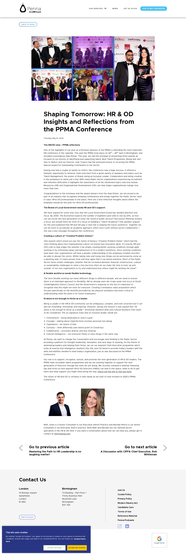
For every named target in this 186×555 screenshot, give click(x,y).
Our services (96, 8)
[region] (46, 539)
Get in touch (130, 8)
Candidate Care (126, 507)
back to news (28, 24)
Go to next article (141, 447)
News (115, 8)
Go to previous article (49, 447)
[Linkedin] (127, 526)
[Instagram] (119, 526)
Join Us (121, 490)
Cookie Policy (124, 494)
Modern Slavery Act (128, 503)
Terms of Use (124, 512)
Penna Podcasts (126, 520)
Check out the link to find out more (114, 372)
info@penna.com (62, 434)
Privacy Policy (125, 499)
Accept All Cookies (77, 548)
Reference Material (127, 516)
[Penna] (30, 8)
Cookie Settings (54, 548)
